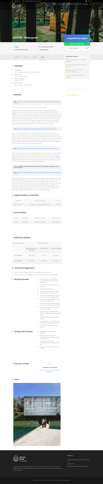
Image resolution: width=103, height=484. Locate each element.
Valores (35, 57)
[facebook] (88, 1)
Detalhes (17, 57)
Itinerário (26, 57)
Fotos (42, 57)
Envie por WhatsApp (77, 44)
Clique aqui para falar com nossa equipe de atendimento (49, 371)
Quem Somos (61, 4)
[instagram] (90, 1)
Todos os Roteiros (71, 4)
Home (54, 4)
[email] (86, 1)
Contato (79, 4)
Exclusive (85, 4)
